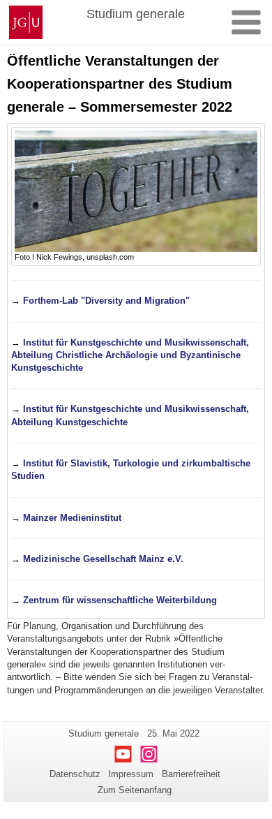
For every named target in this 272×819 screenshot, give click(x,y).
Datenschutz (75, 774)
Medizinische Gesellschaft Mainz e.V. (103, 559)
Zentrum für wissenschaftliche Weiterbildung (120, 600)
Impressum (130, 774)
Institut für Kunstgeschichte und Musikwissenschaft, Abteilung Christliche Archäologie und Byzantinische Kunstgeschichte (130, 355)
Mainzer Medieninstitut (72, 517)
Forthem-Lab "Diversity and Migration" (106, 300)
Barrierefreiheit (191, 774)
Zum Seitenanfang (135, 790)
